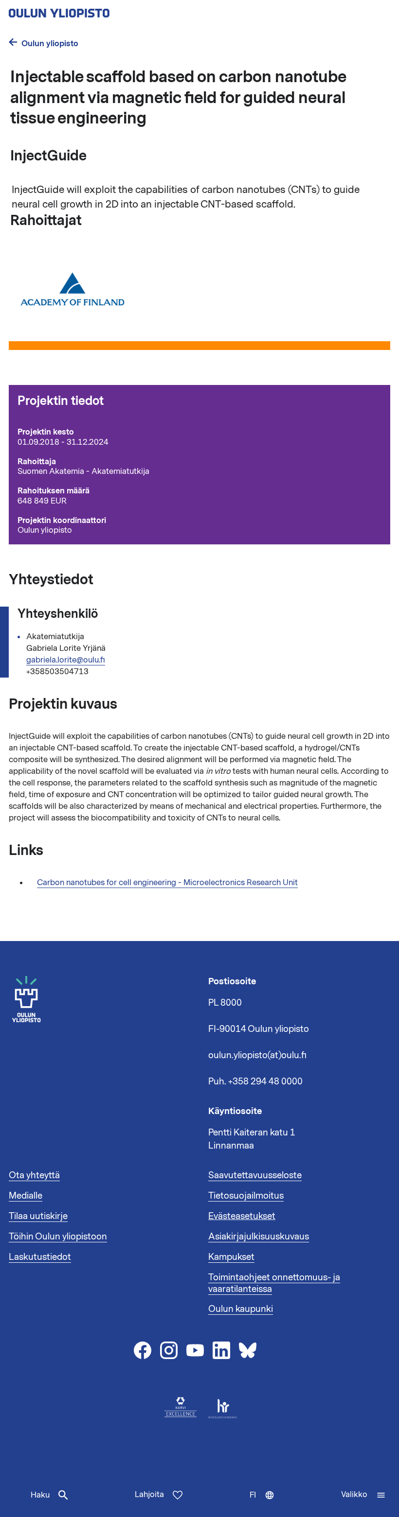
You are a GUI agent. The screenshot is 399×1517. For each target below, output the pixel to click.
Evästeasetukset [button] (241, 1216)
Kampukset (231, 1257)
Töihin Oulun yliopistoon (58, 1236)
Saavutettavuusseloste (255, 1175)
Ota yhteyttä (34, 1175)
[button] (363, 1495)
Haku (40, 1495)
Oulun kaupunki (240, 1309)
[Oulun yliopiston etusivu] (90, 10)
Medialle (25, 1195)
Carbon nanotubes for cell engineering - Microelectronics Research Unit (167, 882)
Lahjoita (149, 1494)
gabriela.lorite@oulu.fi (65, 660)
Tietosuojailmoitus (246, 1195)
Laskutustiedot (40, 1257)
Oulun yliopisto (49, 43)
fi (264, 1503)
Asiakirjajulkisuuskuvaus (258, 1236)
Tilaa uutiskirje (38, 1216)
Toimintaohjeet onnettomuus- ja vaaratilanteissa (274, 1283)
